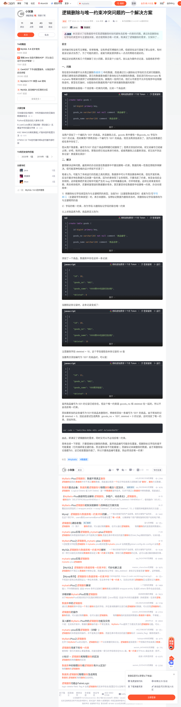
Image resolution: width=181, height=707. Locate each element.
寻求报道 (87, 694)
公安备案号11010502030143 (84, 698)
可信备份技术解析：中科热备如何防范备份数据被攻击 (36, 114)
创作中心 (171, 3)
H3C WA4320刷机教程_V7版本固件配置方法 (36, 134)
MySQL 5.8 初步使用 (34, 190)
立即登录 (152, 697)
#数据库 (83, 459)
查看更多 (35, 99)
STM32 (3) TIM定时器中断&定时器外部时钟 (35, 141)
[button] (18, 157)
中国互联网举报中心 (118, 701)
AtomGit (44, 3)
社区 (33, 3)
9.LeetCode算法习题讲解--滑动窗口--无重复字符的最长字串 (35, 126)
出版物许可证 (95, 703)
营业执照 (104, 703)
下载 (26, 3)
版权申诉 (85, 703)
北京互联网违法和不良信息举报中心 (74, 701)
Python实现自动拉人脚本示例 (30, 120)
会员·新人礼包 (147, 3)
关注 (80, 470)
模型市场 (58, 3)
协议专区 (96, 694)
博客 (19, 3)
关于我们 (62, 694)
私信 (47, 35)
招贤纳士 (71, 694)
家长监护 (92, 701)
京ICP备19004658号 (105, 698)
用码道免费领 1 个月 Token (133, 94)
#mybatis (72, 459)
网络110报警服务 (103, 701)
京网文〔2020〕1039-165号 (125, 698)
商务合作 (79, 694)
